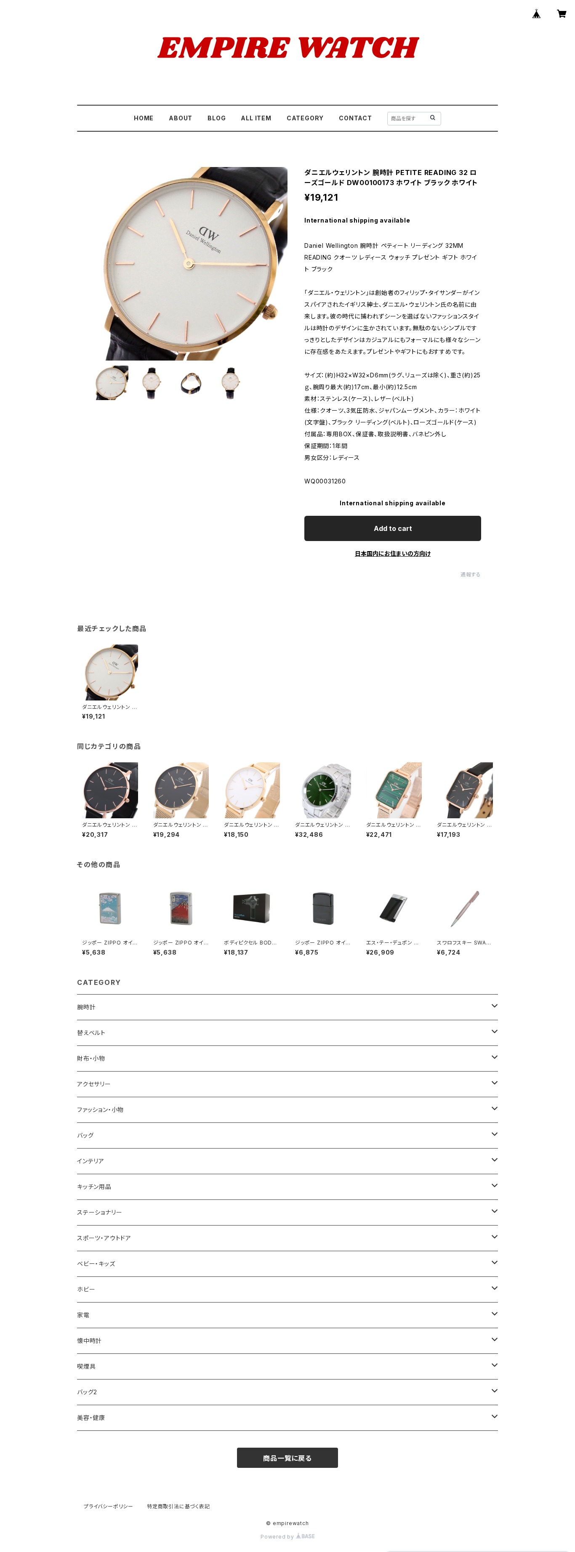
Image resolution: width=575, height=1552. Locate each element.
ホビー (86, 1289)
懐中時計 (89, 1340)
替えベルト (91, 1032)
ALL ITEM (256, 118)
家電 (83, 1315)
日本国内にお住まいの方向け (393, 553)
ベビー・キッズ (96, 1263)
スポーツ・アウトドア (104, 1238)
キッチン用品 (94, 1186)
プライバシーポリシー (108, 1506)
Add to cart (393, 528)
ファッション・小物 (100, 1109)
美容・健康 (91, 1417)
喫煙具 (86, 1366)
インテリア (90, 1161)
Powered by (278, 1536)
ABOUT (180, 118)
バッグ (85, 1135)
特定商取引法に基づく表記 (178, 1506)
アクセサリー (94, 1084)
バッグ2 (87, 1391)
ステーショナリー (99, 1212)
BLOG (217, 118)
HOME (144, 118)
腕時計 (86, 1007)
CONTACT (355, 118)
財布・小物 (91, 1058)
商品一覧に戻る (287, 1458)
